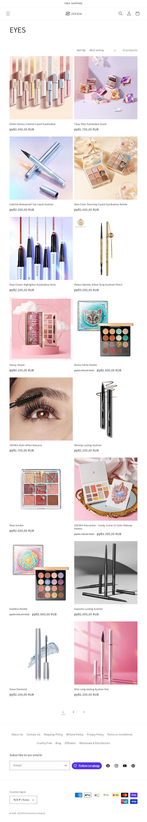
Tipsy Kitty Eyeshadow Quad (90, 124)
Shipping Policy (53, 734)
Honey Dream (17, 365)
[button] (8, 13)
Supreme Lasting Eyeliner (88, 609)
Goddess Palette (18, 609)
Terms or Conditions (119, 734)
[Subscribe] (65, 765)
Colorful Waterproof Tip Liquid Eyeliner (31, 204)
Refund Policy (74, 734)
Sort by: (81, 50)
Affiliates (70, 743)
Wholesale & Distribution (94, 743)
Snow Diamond (18, 689)
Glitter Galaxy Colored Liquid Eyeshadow (32, 124)
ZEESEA (21, 813)
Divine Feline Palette (85, 365)
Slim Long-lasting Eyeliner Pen (91, 689)
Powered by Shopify (35, 813)
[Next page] (84, 712)
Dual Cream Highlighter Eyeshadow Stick (33, 284)
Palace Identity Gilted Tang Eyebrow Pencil (98, 284)
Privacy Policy (95, 734)
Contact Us (33, 734)
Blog (58, 743)
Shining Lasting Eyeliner (87, 445)
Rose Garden (17, 525)
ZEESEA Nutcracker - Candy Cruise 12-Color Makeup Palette (103, 527)
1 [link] (63, 712)
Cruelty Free (44, 743)
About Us (17, 734)
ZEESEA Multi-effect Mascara (26, 445)
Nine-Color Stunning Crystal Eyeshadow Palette (100, 204)
